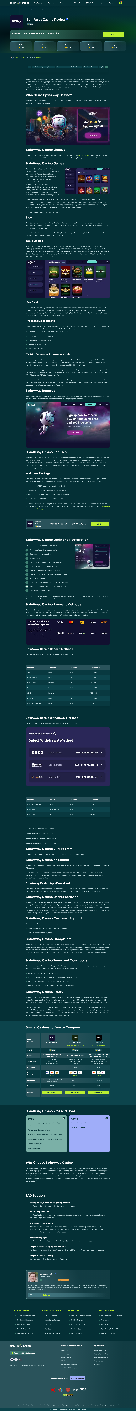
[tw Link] (41, 1280)
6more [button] (52, 1075)
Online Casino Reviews (22, 10)
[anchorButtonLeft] (30, 67)
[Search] (124, 3)
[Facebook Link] (12, 1359)
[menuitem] (39, 3)
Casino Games (75, 67)
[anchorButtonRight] (106, 67)
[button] (120, 2)
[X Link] (16, 1359)
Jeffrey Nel (39, 57)
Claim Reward (51, 1092)
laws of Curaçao (84, 155)
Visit (113, 34)
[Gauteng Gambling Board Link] (68, 1390)
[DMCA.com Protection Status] (68, 1395)
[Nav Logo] (19, 3)
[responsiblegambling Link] (60, 1390)
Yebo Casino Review (98, 1045)
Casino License (62, 67)
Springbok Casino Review (75, 1045)
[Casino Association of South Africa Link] (82, 1390)
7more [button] (99, 1075)
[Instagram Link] (20, 1359)
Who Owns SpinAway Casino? (44, 67)
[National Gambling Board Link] (75, 1390)
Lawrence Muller (19, 57)
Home (12, 10)
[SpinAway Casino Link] (17, 21)
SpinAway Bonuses (90, 67)
